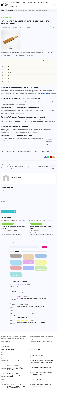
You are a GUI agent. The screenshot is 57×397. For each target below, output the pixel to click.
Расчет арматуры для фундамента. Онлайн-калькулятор (41, 336)
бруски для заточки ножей (46, 93)
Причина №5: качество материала (11, 78)
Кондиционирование (41, 263)
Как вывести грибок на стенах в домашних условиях (41, 372)
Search (44, 246)
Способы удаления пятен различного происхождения (41, 362)
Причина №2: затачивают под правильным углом (14, 69)
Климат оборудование (27, 2)
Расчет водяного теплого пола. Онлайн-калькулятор (41, 341)
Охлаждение (28, 267)
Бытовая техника (44, 2)
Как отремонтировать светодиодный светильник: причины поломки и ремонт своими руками (15, 368)
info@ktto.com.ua (5, 346)
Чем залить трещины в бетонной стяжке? (38, 357)
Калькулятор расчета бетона (36, 344)
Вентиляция (41, 256)
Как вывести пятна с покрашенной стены (38, 365)
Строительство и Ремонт (15, 2)
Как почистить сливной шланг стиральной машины (40, 367)
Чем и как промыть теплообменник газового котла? (29, 292)
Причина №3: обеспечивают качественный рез (14, 72)
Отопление (16, 267)
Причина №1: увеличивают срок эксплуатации (14, 66)
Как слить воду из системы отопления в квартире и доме (41, 369)
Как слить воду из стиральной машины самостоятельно (41, 360)
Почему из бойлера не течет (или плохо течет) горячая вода (42, 353)
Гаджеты (12, 6)
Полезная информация (11, 10)
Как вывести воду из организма (36, 374)
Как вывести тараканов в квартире (37, 377)
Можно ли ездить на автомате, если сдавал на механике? (31, 306)
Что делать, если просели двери (36, 355)
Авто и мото (36, 2)
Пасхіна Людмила (7, 230)
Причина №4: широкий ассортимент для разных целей (15, 75)
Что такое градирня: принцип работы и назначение (29, 286)
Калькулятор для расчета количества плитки (39, 339)
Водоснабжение (16, 263)
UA (16, 6)
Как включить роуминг (34, 381)
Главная (2, 10)
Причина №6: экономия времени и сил (12, 81)
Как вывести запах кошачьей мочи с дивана (39, 386)
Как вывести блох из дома (35, 379)
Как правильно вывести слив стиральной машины (40, 384)
